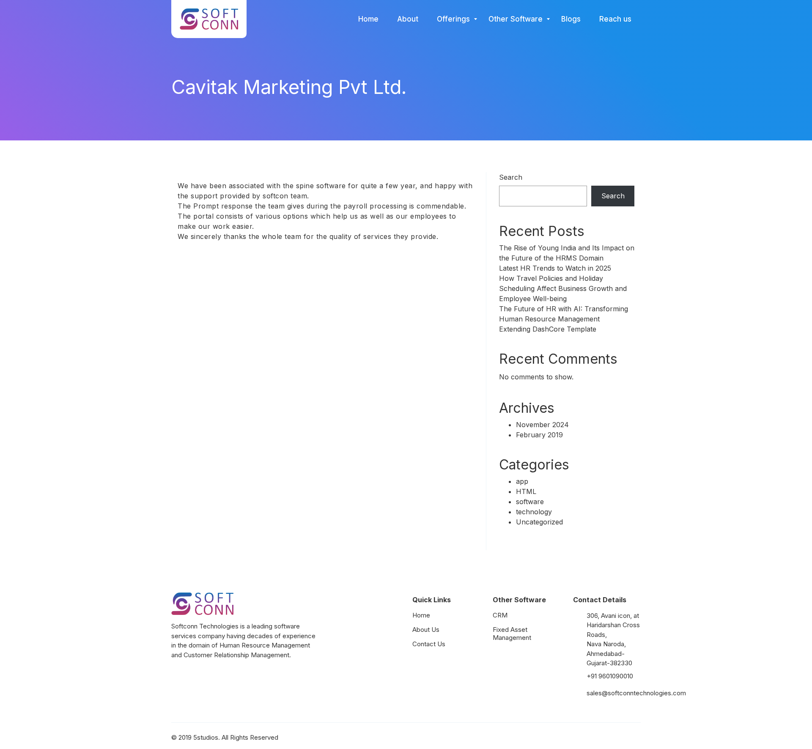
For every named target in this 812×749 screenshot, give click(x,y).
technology (534, 512)
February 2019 (539, 435)
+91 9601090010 (610, 676)
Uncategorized (539, 522)
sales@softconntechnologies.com (636, 693)
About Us (425, 630)
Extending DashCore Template (547, 329)
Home (421, 615)
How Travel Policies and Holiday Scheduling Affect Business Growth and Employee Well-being (563, 288)
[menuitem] (368, 19)
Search (510, 177)
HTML (526, 491)
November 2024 (542, 424)
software (530, 501)
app (522, 481)
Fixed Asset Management (512, 634)
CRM (500, 615)
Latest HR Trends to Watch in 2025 (555, 268)
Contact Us (428, 644)
